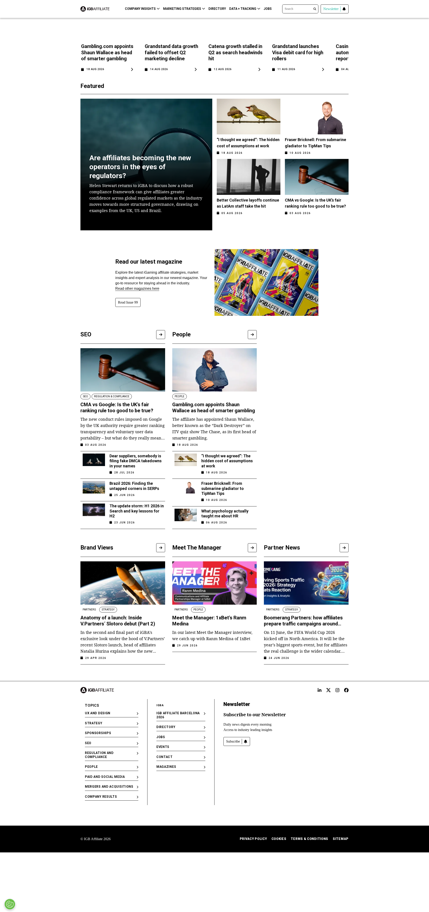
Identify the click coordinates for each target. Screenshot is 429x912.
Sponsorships (98, 733)
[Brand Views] (160, 547)
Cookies (278, 839)
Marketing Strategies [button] (182, 8)
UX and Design (97, 713)
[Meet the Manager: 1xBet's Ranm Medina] (214, 583)
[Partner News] (344, 547)
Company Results (101, 796)
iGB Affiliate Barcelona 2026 (178, 715)
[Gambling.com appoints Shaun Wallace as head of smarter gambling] (214, 369)
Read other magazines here (137, 288)
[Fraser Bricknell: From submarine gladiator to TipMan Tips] (186, 490)
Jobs (268, 8)
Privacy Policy (253, 839)
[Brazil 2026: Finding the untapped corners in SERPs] (94, 487)
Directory (217, 8)
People (91, 766)
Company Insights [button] (140, 8)
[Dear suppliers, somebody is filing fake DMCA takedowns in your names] (94, 463)
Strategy (93, 723)
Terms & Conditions (309, 839)
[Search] (300, 8)
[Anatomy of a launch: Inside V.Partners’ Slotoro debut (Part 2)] (122, 583)
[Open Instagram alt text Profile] (337, 690)
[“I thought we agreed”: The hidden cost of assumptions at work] (186, 463)
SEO (88, 743)
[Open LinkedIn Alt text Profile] (319, 690)
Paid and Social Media (105, 777)
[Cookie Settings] (9, 904)
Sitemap (341, 839)
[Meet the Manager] (252, 547)
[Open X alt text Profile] (328, 690)
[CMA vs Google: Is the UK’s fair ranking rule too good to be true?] (122, 369)
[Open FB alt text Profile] (346, 690)
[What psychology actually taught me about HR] (186, 515)
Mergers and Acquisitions (109, 786)
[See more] (160, 334)
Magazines (166, 766)
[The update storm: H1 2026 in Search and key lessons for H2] (94, 513)
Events (162, 747)
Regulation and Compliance (99, 755)
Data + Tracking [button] (242, 8)
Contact (164, 757)
